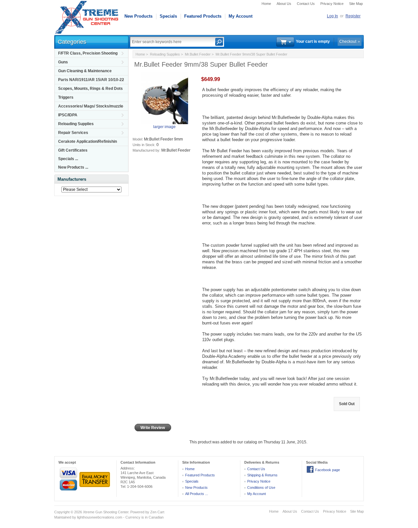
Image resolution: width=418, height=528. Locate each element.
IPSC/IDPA (67, 115)
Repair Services (73, 132)
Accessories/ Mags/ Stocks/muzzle (90, 106)
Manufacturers (71, 179)
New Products (138, 16)
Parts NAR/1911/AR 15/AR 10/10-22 (91, 79)
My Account (240, 16)
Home (266, 4)
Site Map (356, 4)
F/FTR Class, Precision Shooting (88, 53)
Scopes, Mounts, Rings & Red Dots (90, 88)
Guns (63, 62)
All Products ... (196, 494)
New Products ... (73, 167)
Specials (168, 16)
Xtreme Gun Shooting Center (105, 512)
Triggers (65, 97)
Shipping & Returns (262, 475)
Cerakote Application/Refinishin (87, 141)
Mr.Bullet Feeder (198, 54)
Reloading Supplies (76, 124)
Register (353, 16)
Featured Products (202, 16)
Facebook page (327, 470)
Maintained (62, 517)
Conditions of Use (261, 487)
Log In (332, 16)
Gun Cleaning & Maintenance (85, 71)
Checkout (347, 41)
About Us (284, 4)
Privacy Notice (332, 4)
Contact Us (306, 4)
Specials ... (68, 159)
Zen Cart (157, 512)
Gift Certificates (73, 150)
